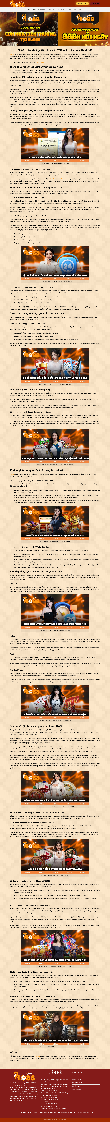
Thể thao (51, 9)
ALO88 (12, 474)
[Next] (105, 29)
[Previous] (4, 29)
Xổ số (74, 9)
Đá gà (62, 9)
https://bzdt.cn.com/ (55, 179)
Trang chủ (31, 9)
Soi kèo (68, 9)
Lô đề (57, 9)
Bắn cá (80, 9)
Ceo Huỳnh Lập (42, 9)
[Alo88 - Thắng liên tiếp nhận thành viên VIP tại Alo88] (17, 3)
